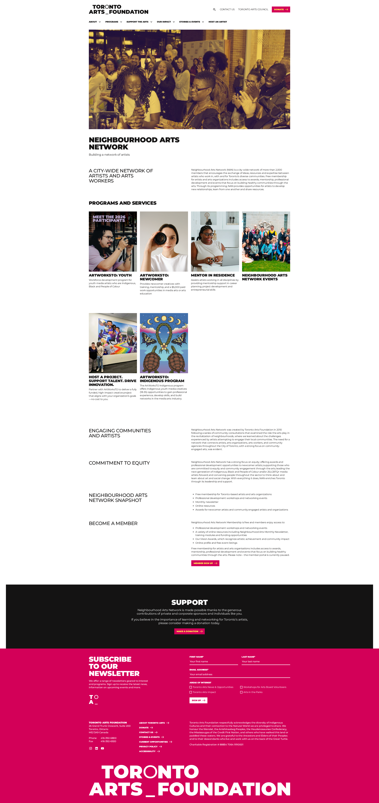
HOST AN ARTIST (218, 21)
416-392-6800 (109, 738)
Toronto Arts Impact (204, 692)
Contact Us (227, 9)
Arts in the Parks (252, 692)
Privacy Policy (148, 746)
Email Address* (199, 670)
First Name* (197, 657)
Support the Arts (137, 21)
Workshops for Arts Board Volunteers (264, 687)
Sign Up (196, 700)
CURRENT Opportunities (153, 742)
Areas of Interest (200, 682)
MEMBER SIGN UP (203, 563)
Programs (111, 21)
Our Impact (164, 21)
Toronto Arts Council (253, 9)
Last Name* (248, 657)
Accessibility (147, 751)
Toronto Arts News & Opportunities (213, 687)
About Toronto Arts (152, 723)
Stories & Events (189, 21)
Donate (279, 9)
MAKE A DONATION (187, 631)
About (93, 21)
